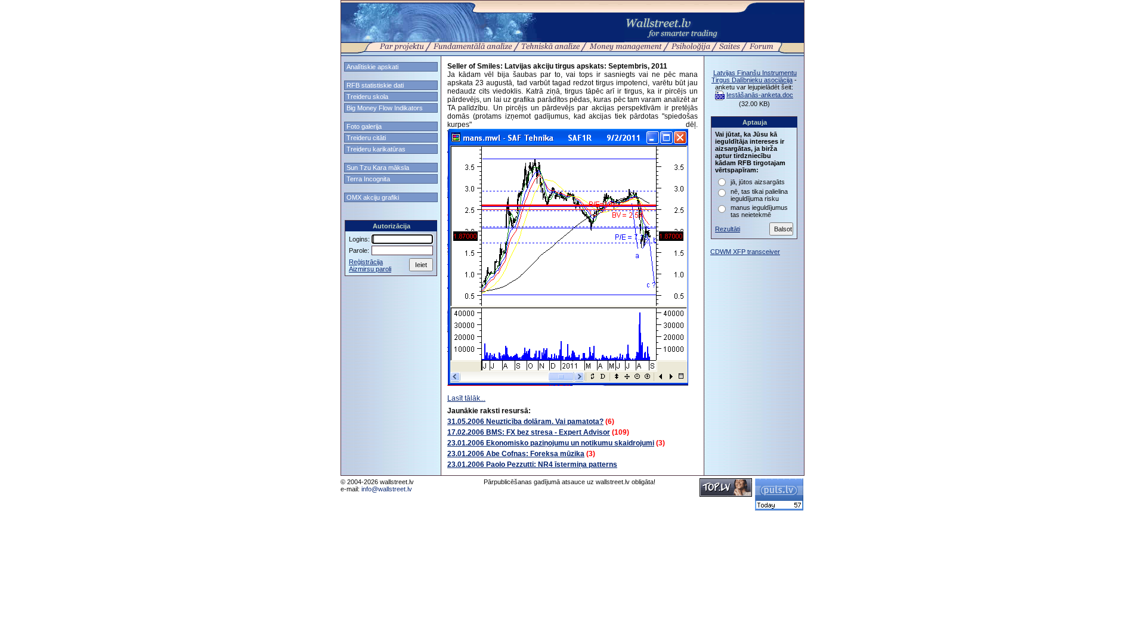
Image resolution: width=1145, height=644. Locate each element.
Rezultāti (727, 229)
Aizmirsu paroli (370, 269)
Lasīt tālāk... (466, 398)
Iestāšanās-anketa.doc (759, 94)
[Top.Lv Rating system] (726, 494)
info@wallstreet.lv (386, 489)
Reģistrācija (366, 261)
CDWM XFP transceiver (745, 251)
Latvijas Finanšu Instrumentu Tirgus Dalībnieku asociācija (754, 76)
